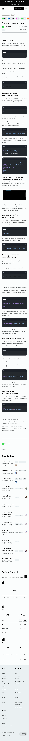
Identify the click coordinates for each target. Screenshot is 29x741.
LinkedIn (3, 723)
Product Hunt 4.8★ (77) (7, 726)
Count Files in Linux (7, 522)
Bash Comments (6, 461)
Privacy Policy (18, 692)
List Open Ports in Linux (8, 530)
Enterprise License (19, 707)
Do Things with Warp (19, 681)
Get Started (18, 8)
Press (3, 700)
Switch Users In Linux (7, 558)
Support (17, 678)
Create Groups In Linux (8, 504)
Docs (3, 681)
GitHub (3, 715)
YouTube (3, 718)
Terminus (17, 683)
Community (17, 676)
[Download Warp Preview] (25, 576)
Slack (3, 720)
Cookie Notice (18, 700)
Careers (3, 697)
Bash (17, 470)
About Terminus (23, 29)
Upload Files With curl (7, 486)
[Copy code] (25, 51)
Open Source (5, 683)
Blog (16, 671)
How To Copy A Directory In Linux (6, 495)
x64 (20, 620)
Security (17, 697)
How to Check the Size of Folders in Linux (7, 513)
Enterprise (4, 676)
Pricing (3, 673)
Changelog (4, 678)
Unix (25, 470)
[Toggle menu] (26, 9)
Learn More (16, 4)
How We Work (5, 695)
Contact (3, 702)
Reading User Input (7, 470)
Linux (12, 14)
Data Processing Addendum (18, 703)
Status (3, 686)
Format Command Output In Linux (6, 539)
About (3, 692)
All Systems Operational (23, 734)
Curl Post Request (6, 478)
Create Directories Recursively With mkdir (8, 549)
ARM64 (25, 620)
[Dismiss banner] (27, 3)
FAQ (16, 673)
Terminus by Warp (6, 14)
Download (4, 671)
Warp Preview (19, 577)
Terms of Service (19, 695)
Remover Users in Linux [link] (20, 14)
